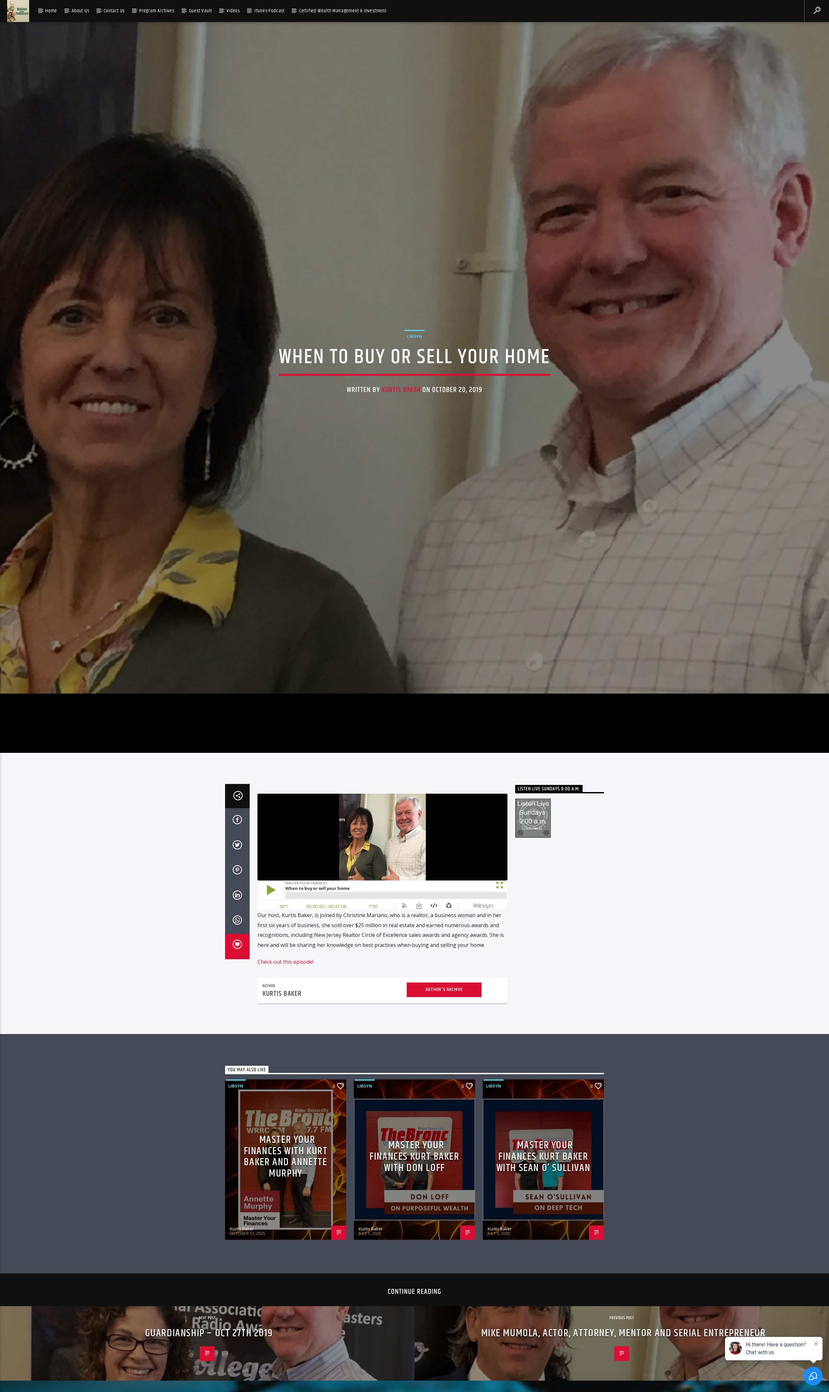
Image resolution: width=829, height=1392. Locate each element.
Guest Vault (200, 11)
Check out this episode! (285, 1018)
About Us (80, 11)
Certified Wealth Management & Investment (343, 11)
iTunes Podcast (270, 11)
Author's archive (444, 1046)
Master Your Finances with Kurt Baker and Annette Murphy (286, 1213)
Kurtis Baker (401, 416)
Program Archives (157, 11)
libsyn (414, 362)
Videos (233, 11)
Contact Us (114, 11)
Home (51, 11)
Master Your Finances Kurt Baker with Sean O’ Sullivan (543, 1213)
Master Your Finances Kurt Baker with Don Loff (414, 1213)
